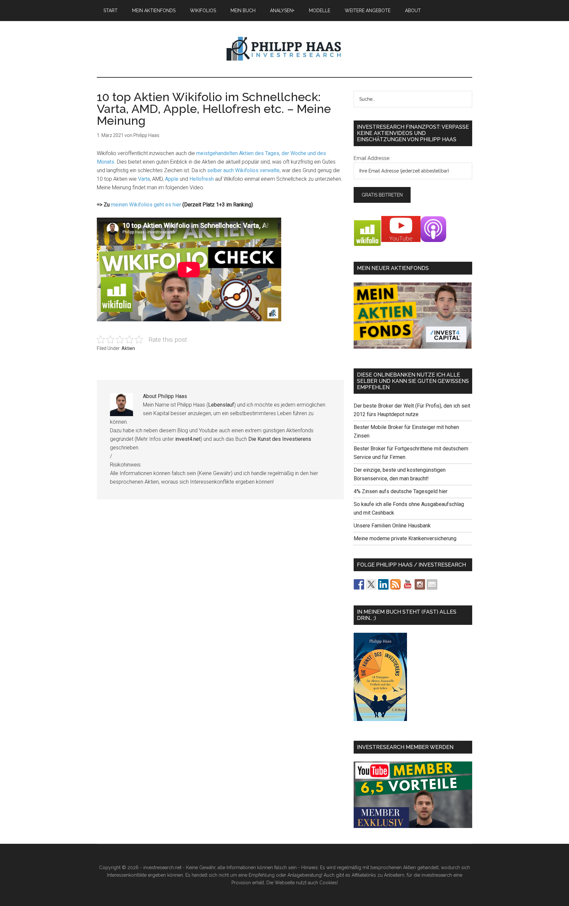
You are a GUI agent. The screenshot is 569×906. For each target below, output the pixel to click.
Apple (171, 179)
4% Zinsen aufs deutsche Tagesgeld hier (400, 491)
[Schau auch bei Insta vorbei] (420, 584)
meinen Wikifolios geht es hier (146, 204)
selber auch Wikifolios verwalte (243, 170)
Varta (144, 179)
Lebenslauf (221, 405)
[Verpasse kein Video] (407, 584)
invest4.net (188, 439)
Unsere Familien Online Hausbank (392, 525)
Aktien (128, 348)
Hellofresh (201, 179)
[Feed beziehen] (395, 584)
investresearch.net (284, 49)
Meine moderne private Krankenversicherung (405, 538)
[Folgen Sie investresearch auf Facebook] (359, 584)
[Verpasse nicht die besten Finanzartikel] (432, 584)
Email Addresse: (372, 158)
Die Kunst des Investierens (279, 439)
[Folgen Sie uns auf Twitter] (371, 584)
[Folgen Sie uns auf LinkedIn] (383, 584)
